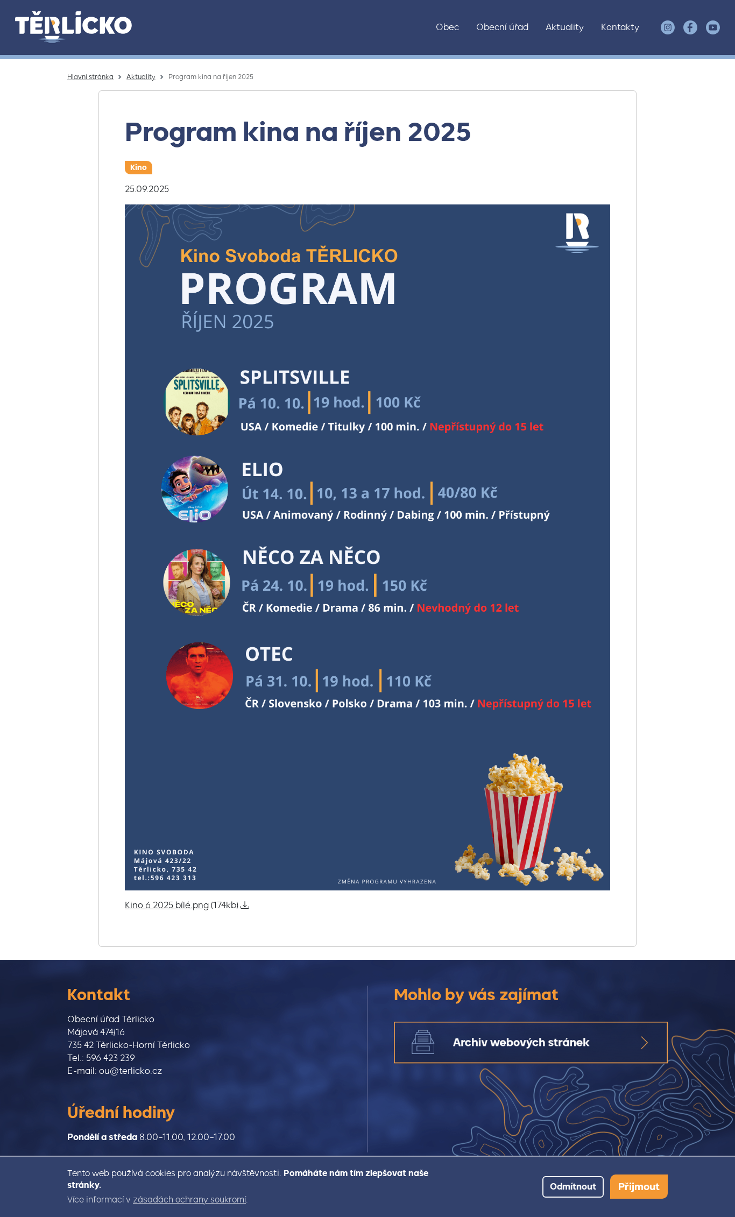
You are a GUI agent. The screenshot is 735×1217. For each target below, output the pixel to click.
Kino (138, 167)
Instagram (668, 27)
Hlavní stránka (90, 77)
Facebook (690, 27)
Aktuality (565, 27)
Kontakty (620, 27)
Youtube (713, 27)
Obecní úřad (502, 27)
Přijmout (639, 1186)
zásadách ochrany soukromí (189, 1200)
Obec (447, 27)
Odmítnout (573, 1186)
